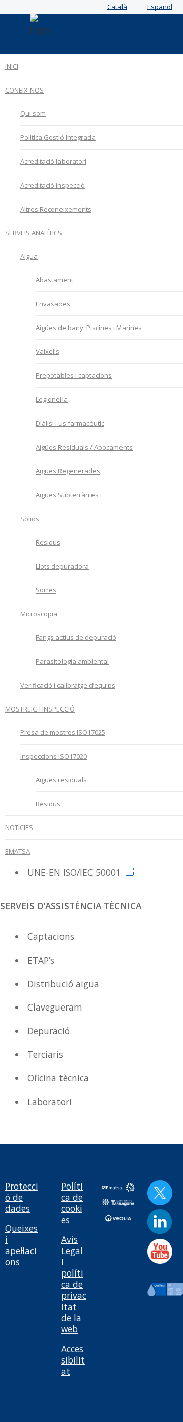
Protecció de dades (21, 1197)
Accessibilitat (73, 1360)
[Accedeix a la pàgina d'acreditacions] (129, 872)
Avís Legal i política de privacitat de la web (73, 1284)
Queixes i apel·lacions (21, 1245)
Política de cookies (72, 1202)
